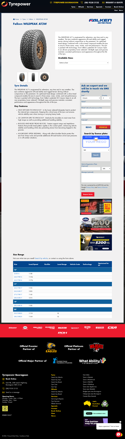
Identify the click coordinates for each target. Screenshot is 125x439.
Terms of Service (102, 187)
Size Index (86, 375)
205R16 (16, 274)
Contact (108, 7)
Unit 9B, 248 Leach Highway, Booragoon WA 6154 (16, 384)
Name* (83, 102)
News (121, 10)
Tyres (73, 7)
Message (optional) (87, 172)
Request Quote (88, 194)
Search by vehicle (41, 258)
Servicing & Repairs (57, 399)
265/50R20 (18, 313)
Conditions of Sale (24, 436)
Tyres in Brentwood (89, 380)
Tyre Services (55, 401)
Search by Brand (56, 382)
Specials (99, 7)
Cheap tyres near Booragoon (92, 394)
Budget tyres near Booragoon (92, 391)
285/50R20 (18, 317)
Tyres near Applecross (90, 387)
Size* (83, 95)
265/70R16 (18, 280)
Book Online (119, 7)
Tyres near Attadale (89, 389)
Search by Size (56, 380)
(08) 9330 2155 (91, 2)
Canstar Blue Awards (89, 396)
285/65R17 (18, 298)
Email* (83, 114)
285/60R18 (18, 306)
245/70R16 (18, 277)
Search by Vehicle (56, 377)
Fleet (116, 10)
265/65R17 (18, 291)
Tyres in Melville (88, 382)
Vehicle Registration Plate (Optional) (89, 165)
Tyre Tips (54, 387)
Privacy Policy (90, 187)
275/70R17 (18, 294)
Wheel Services (56, 404)
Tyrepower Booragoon (65, 2)
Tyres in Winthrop (88, 384)
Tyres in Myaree (88, 377)
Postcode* (84, 120)
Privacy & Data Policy (13, 436)
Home (17, 19)
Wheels (81, 7)
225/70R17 (18, 288)
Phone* (91, 108)
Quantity (104, 95)
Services (90, 7)
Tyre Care (54, 384)
